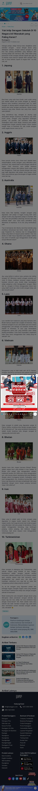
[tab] (1, 414)
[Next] (35, 414)
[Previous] (31, 414)
